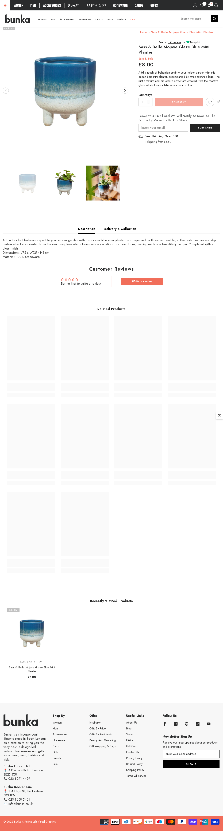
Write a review (142, 281)
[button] (6, 90)
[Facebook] (164, 724)
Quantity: (145, 95)
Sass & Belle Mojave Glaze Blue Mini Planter (32, 669)
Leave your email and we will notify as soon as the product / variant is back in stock (177, 118)
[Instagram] (175, 724)
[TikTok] (197, 724)
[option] (65, 90)
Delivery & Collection (120, 229)
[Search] (198, 18)
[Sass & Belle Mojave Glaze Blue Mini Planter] (32, 633)
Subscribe (205, 127)
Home (143, 32)
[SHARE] (217, 102)
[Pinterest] (186, 724)
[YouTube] (208, 724)
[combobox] (194, 18)
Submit (191, 764)
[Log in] (195, 5)
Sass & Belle (146, 59)
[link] (31, 389)
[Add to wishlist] (210, 102)
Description (86, 229)
